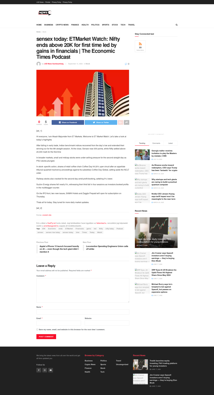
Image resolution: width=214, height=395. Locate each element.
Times (84, 232)
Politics (95, 24)
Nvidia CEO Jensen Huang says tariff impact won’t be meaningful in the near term (163, 196)
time (77, 232)
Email (39, 318)
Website (88, 318)
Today (92, 232)
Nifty (101, 228)
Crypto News (62, 24)
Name (39, 307)
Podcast (120, 228)
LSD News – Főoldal (43, 2)
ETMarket (69, 228)
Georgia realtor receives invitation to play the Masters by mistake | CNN (164, 153)
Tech (123, 24)
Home (39, 24)
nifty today (110, 228)
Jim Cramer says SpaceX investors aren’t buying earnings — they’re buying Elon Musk (163, 257)
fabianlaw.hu (101, 223)
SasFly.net (51, 223)
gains (89, 228)
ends (61, 228)
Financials (80, 228)
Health (85, 24)
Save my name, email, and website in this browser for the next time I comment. (72, 329)
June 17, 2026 (142, 245)
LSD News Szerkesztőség (54, 63)
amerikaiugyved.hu (51, 225)
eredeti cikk (46, 215)
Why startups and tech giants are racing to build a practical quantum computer (164, 182)
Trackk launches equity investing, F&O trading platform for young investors (154, 240)
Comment (41, 276)
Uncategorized (122, 364)
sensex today (68, 232)
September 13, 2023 (75, 63)
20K (43, 228)
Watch (99, 232)
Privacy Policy (56, 2)
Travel (131, 24)
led (95, 228)
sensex (40, 232)
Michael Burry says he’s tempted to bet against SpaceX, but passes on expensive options (162, 288)
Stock (115, 24)
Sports (105, 24)
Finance (75, 24)
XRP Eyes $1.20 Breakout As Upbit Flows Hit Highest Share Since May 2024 (164, 272)
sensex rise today (53, 232)
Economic (52, 228)
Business (48, 24)
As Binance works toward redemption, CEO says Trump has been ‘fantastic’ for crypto (164, 168)
